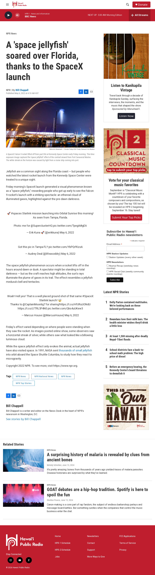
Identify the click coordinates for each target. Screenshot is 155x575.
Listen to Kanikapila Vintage (126, 87)
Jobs (57, 557)
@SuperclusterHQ (42, 225)
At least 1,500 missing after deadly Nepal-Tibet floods (129, 338)
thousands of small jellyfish (75, 350)
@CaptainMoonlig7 (34, 304)
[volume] (17, 15)
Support (91, 550)
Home (58, 536)
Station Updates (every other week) (126, 257)
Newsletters (93, 536)
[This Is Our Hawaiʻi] (126, 407)
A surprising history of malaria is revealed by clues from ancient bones (98, 457)
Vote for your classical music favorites (126, 182)
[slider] (22, 15)
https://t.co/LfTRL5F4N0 (32, 308)
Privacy (122, 550)
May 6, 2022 (67, 232)
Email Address (114, 244)
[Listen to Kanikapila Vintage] (126, 56)
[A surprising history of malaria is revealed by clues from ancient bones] (23, 460)
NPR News (11, 33)
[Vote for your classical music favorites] (126, 151)
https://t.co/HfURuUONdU (75, 304)
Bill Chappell (22, 90)
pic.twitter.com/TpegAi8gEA (70, 225)
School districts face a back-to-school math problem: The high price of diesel (127, 353)
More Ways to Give (96, 557)
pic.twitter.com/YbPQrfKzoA (66, 246)
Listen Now (126, 116)
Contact (91, 543)
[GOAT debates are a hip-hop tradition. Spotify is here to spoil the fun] (23, 495)
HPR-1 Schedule (62, 543)
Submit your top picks (126, 217)
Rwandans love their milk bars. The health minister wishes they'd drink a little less (129, 322)
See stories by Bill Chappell (23, 419)
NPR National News (44, 376)
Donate (142, 4)
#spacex (16, 213)
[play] (8, 15)
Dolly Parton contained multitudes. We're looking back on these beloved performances (129, 305)
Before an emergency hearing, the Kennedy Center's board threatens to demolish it (128, 370)
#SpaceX (87, 296)
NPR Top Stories (23, 383)
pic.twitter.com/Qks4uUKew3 (65, 308)
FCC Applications (127, 536)
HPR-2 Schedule (62, 550)
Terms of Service (127, 543)
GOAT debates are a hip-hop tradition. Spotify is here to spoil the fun (97, 492)
